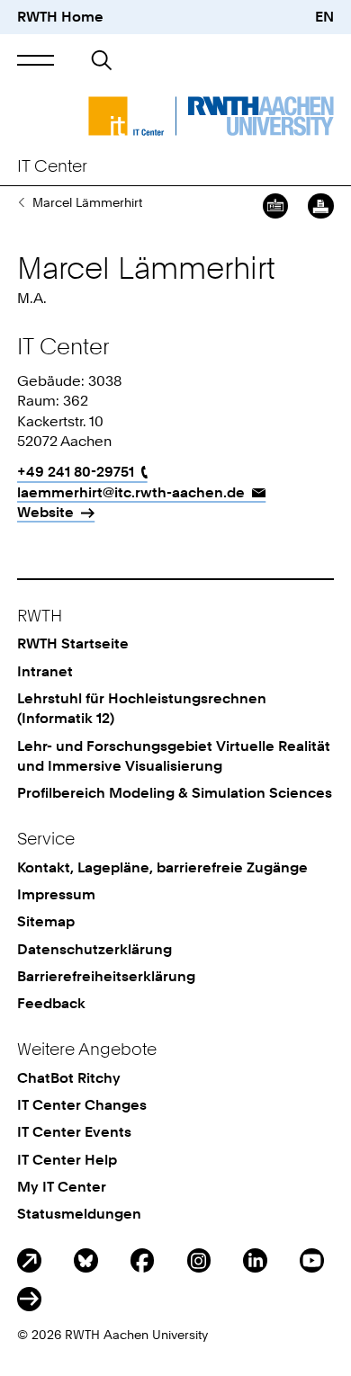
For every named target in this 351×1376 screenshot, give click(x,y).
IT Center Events (74, 1131)
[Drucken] (320, 206)
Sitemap (46, 921)
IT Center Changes (82, 1104)
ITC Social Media (29, 1299)
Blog (29, 1260)
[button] (35, 60)
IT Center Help (67, 1159)
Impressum (56, 894)
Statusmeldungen (79, 1213)
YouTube (312, 1260)
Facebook (142, 1260)
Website (45, 512)
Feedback (51, 1003)
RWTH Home (60, 16)
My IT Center (61, 1186)
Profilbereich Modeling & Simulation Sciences (174, 792)
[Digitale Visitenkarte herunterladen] (275, 206)
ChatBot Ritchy (69, 1077)
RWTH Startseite (73, 643)
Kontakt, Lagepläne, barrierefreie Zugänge (162, 867)
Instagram (199, 1260)
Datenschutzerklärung (94, 949)
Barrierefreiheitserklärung (106, 976)
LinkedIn (255, 1260)
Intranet (45, 671)
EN (324, 16)
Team (21, 202)
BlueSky (86, 1260)
